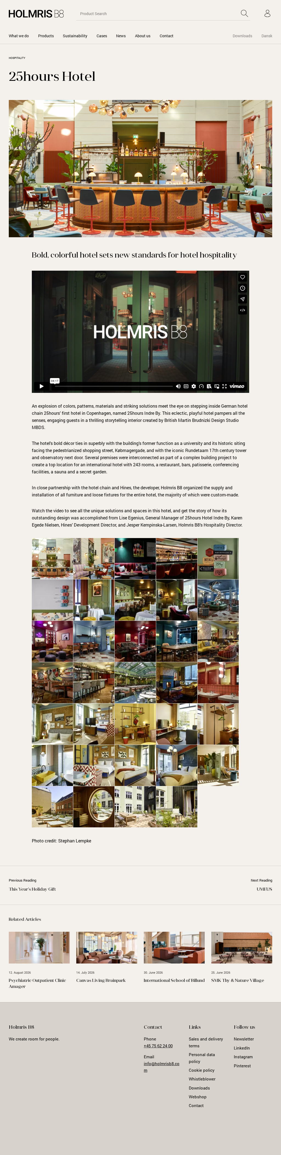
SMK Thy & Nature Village (237, 981)
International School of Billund (174, 981)
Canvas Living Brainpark (101, 981)
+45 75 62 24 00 (158, 1045)
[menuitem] (18, 35)
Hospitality (17, 58)
